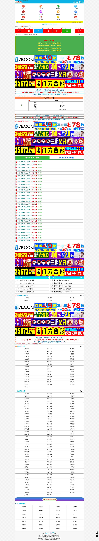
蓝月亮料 (26, 416)
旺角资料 (58, 528)
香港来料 (49, 361)
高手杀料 (72, 416)
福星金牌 (26, 449)
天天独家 (49, 446)
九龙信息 (75, 517)
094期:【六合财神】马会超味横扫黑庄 (25, 286)
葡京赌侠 (49, 474)
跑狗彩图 (72, 348)
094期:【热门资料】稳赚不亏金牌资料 (25, 292)
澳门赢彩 (58, 521)
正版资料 (72, 393)
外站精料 (72, 398)
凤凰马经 (49, 421)
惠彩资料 (24, 506)
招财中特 (26, 462)
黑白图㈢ (26, 384)
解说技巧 (72, 492)
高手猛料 (26, 401)
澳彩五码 (24, 521)
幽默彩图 (49, 379)
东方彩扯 (24, 524)
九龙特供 (72, 456)
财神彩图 (26, 379)
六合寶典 (49, 484)
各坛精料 (72, 418)
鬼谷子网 (49, 426)
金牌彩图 (72, 351)
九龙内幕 (49, 406)
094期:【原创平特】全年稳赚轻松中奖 (25, 283)
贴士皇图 (72, 371)
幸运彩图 (49, 298)
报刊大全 (49, 401)
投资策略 (26, 494)
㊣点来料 (72, 451)
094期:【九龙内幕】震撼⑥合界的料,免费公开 (61, 283)
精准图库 (72, 366)
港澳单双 (41, 510)
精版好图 (72, 356)
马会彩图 (26, 376)
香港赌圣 (26, 413)
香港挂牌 (75, 514)
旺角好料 (26, 444)
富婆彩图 (26, 381)
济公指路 (72, 464)
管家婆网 (72, 401)
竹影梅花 (72, 449)
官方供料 (72, 426)
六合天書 (72, 467)
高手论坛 (72, 479)
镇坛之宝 (26, 408)
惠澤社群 (26, 398)
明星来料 (72, 439)
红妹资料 (49, 462)
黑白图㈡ (72, 381)
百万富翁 (26, 421)
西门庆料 (26, 446)
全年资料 (49, 492)
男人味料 (26, 351)
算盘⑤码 (58, 524)
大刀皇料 (26, 474)
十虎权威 (49, 413)
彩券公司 (49, 424)
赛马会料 (72, 403)
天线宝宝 (49, 416)
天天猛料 (72, 446)
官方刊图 (26, 356)
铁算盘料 (49, 431)
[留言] (97, 532)
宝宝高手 (26, 434)
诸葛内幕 (26, 464)
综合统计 (72, 421)
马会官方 (26, 431)
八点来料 (26, 479)
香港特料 (24, 517)
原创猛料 (49, 479)
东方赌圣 (72, 459)
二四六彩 (75, 510)
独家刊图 (72, 354)
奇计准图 (49, 356)
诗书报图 (26, 354)
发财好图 (72, 369)
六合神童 (72, 487)
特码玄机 (26, 472)
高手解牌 (49, 393)
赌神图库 (72, 361)
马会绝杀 (72, 411)
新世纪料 (26, 467)
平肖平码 (49, 398)
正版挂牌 (26, 393)
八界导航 (58, 510)
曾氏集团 (26, 403)
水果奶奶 (26, 436)
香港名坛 (75, 506)
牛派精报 (49, 364)
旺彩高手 (41, 506)
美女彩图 (72, 374)
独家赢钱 (72, 489)
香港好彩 (72, 477)
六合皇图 (49, 300)
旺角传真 (49, 449)
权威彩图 (49, 351)
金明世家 (26, 426)
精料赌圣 (72, 436)
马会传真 (72, 300)
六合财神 (72, 474)
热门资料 (49, 482)
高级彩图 (26, 369)
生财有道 (49, 469)
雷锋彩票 (75, 524)
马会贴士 (26, 489)
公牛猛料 (49, 467)
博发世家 (49, 418)
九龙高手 (72, 434)
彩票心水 (49, 436)
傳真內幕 (49, 411)
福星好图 (49, 369)
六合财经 (72, 454)
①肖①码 (58, 514)
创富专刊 (26, 300)
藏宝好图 (72, 379)
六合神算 (49, 456)
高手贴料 (26, 482)
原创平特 (72, 482)
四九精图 (49, 371)
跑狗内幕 (49, 464)
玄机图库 (26, 371)
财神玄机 (26, 469)
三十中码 (49, 348)
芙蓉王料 (26, 459)
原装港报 (26, 366)
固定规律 (26, 492)
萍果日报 (49, 366)
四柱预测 (72, 472)
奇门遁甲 (26, 456)
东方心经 (49, 472)
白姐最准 (72, 431)
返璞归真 (49, 454)
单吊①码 (24, 514)
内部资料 (26, 477)
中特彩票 (41, 528)
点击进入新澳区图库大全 (51, 499)
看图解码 (26, 298)
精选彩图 (26, 359)
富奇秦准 (26, 451)
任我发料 (72, 408)
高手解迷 (26, 411)
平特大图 (72, 298)
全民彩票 (24, 528)
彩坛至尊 (72, 413)
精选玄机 (49, 408)
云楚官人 (49, 451)
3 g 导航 (24, 510)
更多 (81, 295)
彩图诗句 (49, 396)
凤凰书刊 (72, 364)
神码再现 (26, 487)
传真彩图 (49, 374)
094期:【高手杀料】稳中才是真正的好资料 (61, 280)
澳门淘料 (75, 521)
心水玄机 (26, 484)
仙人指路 (72, 484)
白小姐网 (49, 403)
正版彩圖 (49, 359)
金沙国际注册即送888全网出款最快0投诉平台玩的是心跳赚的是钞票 (28, 96)
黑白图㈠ (49, 381)
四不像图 (26, 348)
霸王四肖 (41, 524)
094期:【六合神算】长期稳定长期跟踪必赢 (61, 289)
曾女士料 (72, 429)
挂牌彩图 (26, 374)
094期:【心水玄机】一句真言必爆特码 (25, 289)
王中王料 (49, 439)
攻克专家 (49, 459)
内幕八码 (41, 514)
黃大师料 (72, 406)
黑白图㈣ (49, 384)
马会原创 (26, 439)
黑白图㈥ (26, 386)
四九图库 (49, 354)
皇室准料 (72, 444)
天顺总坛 (26, 418)
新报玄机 (49, 376)
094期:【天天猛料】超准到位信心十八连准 (61, 286)
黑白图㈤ (72, 384)
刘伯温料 (72, 396)
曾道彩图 (72, 376)
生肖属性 (49, 494)
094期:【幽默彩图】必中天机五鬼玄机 (25, 280)
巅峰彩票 (75, 528)
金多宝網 (49, 429)
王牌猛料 (49, 477)
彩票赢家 (26, 429)
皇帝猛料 (49, 444)
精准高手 (49, 487)
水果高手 (26, 441)
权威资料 (26, 396)
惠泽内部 (72, 462)
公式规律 (26, 424)
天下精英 (72, 424)
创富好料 (49, 441)
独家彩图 (26, 361)
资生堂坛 (49, 434)
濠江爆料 (49, 489)
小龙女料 (72, 469)
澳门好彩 (41, 521)
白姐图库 (26, 364)
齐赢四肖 (41, 517)
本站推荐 (26, 406)
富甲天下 (58, 506)
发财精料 (72, 441)
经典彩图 (72, 359)
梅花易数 (26, 454)
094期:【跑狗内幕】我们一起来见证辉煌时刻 (61, 292)
